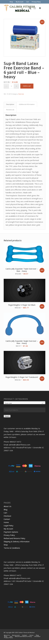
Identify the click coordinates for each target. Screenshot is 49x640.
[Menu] (34, 8)
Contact (7, 519)
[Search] (29, 8)
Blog (5, 509)
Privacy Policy (36, 2)
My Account (19, 2)
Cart (27, 2)
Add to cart (27, 86)
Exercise (21, 94)
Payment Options (11, 532)
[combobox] (24, 403)
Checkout (7, 516)
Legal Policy (8, 525)
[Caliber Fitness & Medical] (20, 8)
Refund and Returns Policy (14, 538)
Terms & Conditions (12, 548)
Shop (11, 2)
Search (7, 416)
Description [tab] (10, 104)
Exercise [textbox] (24, 403)
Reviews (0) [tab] (10, 110)
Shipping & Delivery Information (16, 541)
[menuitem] (11, 1)
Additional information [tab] (27, 104)
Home (6, 522)
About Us (7, 506)
